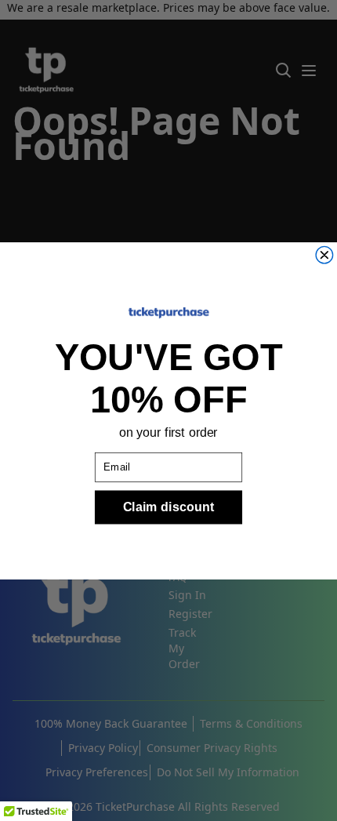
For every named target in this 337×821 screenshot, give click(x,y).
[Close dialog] (324, 254)
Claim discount (168, 507)
